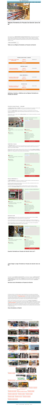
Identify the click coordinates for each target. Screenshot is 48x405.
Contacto (31, 404)
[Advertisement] (24, 31)
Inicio (8, 20)
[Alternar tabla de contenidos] (17, 42)
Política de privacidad (21, 404)
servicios (18, 295)
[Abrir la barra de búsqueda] (39, 2)
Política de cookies (27, 404)
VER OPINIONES (24, 71)
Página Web (24, 59)
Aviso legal (17, 404)
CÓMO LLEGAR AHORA (32, 141)
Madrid (10, 20)
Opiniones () (24, 78)
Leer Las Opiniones (29, 130)
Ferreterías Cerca (25, 0)
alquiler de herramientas (12, 302)
